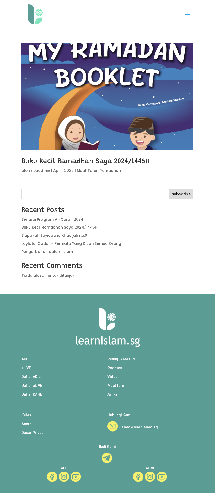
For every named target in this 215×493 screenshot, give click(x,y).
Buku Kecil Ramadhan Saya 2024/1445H (85, 161)
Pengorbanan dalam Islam (47, 251)
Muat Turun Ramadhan (99, 170)
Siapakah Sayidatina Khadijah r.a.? (54, 235)
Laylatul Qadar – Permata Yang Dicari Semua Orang (71, 243)
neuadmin (40, 170)
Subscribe (181, 194)
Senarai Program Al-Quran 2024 (52, 219)
